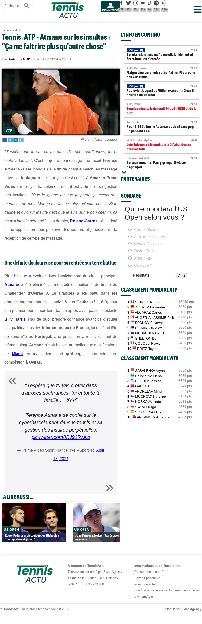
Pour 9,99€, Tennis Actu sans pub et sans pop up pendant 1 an (162, 126)
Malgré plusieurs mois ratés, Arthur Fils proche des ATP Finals (162, 72)
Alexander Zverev (149, 237)
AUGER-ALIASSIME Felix (155, 318)
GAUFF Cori (144, 386)
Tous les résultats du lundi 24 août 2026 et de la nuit (162, 108)
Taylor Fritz (143, 251)
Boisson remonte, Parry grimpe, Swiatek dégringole (162, 162)
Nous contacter (145, 584)
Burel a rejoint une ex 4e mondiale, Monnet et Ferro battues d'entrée (162, 54)
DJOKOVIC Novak (149, 323)
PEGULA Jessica (148, 381)
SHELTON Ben (146, 338)
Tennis (6, 30)
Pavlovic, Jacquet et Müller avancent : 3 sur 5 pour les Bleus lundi (162, 90)
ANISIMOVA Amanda (153, 417)
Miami (17, 354)
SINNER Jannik (147, 302)
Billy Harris (15, 319)
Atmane (11, 285)
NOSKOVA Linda (148, 402)
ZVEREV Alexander (150, 307)
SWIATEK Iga (145, 407)
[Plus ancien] (124, 172)
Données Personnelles (184, 590)
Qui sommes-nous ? (148, 572)
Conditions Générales (149, 590)
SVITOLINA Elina (148, 412)
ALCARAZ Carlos (148, 312)
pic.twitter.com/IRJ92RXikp (61, 437)
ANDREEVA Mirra (148, 391)
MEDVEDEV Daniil (149, 333)
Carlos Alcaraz (147, 229)
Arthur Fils (143, 258)
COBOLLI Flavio (148, 343)
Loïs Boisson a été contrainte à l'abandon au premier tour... (162, 144)
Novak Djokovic (148, 244)
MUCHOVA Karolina (150, 396)
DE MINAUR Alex (148, 328)
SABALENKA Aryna (150, 371)
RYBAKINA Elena (148, 376)
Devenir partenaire (147, 578)
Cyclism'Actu (143, 596)
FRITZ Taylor (147, 349)
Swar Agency (191, 609)
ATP (18, 30)
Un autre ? (143, 265)
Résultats (141, 275)
